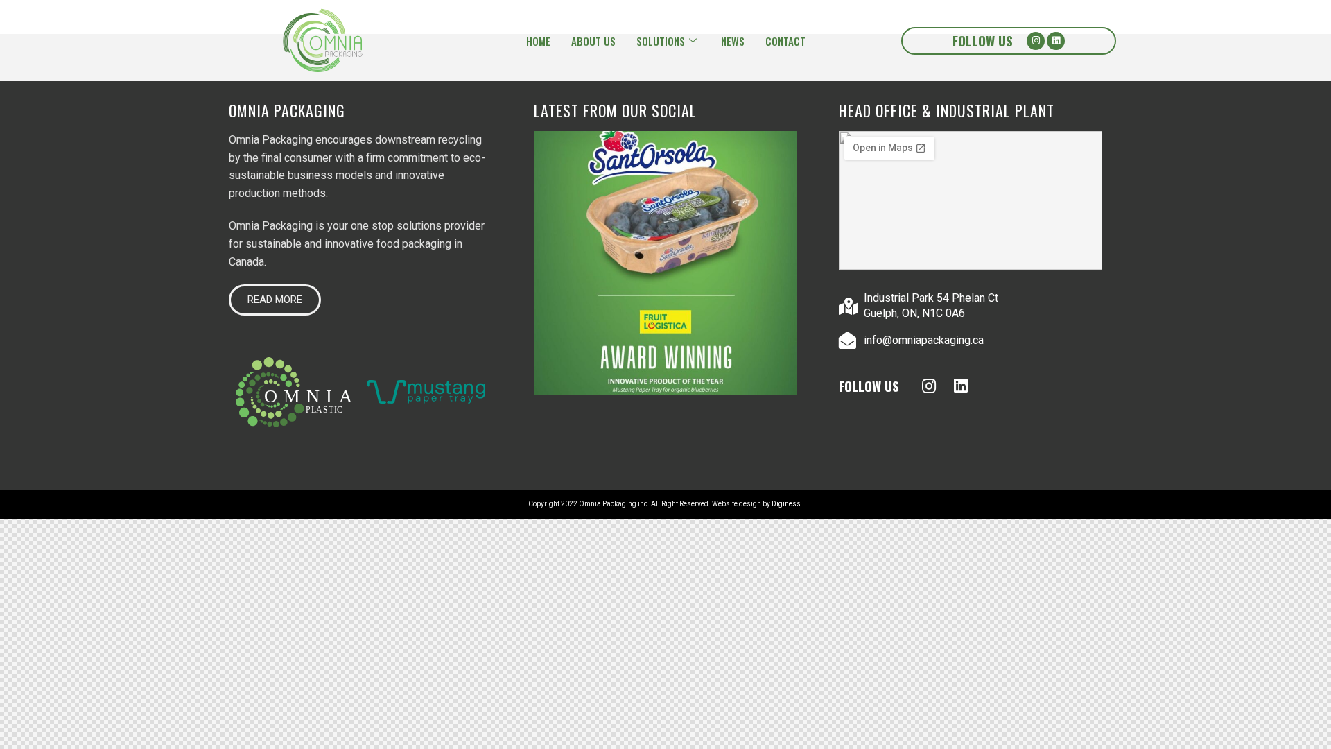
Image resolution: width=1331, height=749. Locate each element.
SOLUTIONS (660, 41)
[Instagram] (1036, 41)
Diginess (786, 504)
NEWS (733, 41)
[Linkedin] (1056, 41)
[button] (275, 300)
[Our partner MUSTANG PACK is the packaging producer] (665, 263)
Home (538, 41)
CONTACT (785, 41)
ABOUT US (593, 41)
